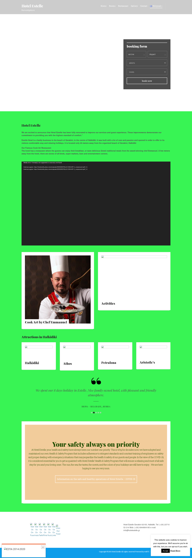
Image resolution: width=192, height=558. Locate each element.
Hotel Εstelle (32, 5)
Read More (175, 550)
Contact (143, 6)
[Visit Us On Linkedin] (54, 529)
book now (147, 80)
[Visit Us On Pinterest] (45, 529)
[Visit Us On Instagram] (36, 529)
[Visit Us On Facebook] (32, 529)
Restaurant (123, 6)
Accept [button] (165, 550)
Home (103, 6)
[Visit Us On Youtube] (49, 529)
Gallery (134, 6)
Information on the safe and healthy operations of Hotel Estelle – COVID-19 (96, 479)
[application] (96, 203)
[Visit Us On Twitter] (41, 529)
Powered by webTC (142, 552)
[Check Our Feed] (58, 529)
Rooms (112, 6)
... (144, 54)
